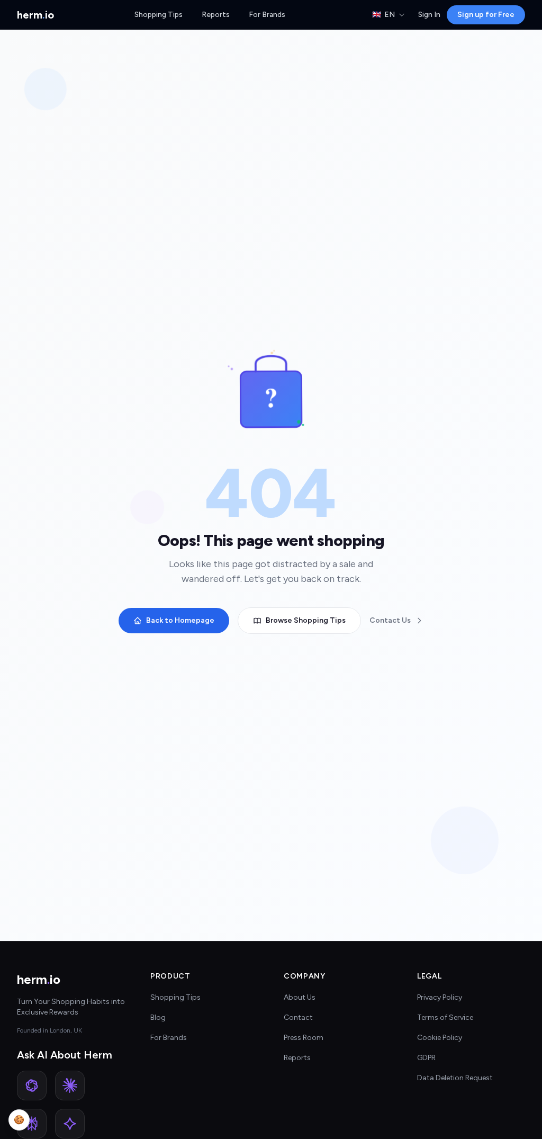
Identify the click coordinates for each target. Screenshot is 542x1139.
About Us (299, 997)
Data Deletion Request (455, 1077)
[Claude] (70, 1085)
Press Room (303, 1037)
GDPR (426, 1057)
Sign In (429, 14)
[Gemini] (70, 1123)
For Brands (267, 14)
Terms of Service (445, 1017)
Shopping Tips (158, 14)
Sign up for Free (485, 14)
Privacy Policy (439, 997)
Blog (158, 1017)
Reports (216, 14)
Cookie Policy (439, 1037)
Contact (298, 1017)
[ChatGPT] (32, 1085)
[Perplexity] (32, 1123)
